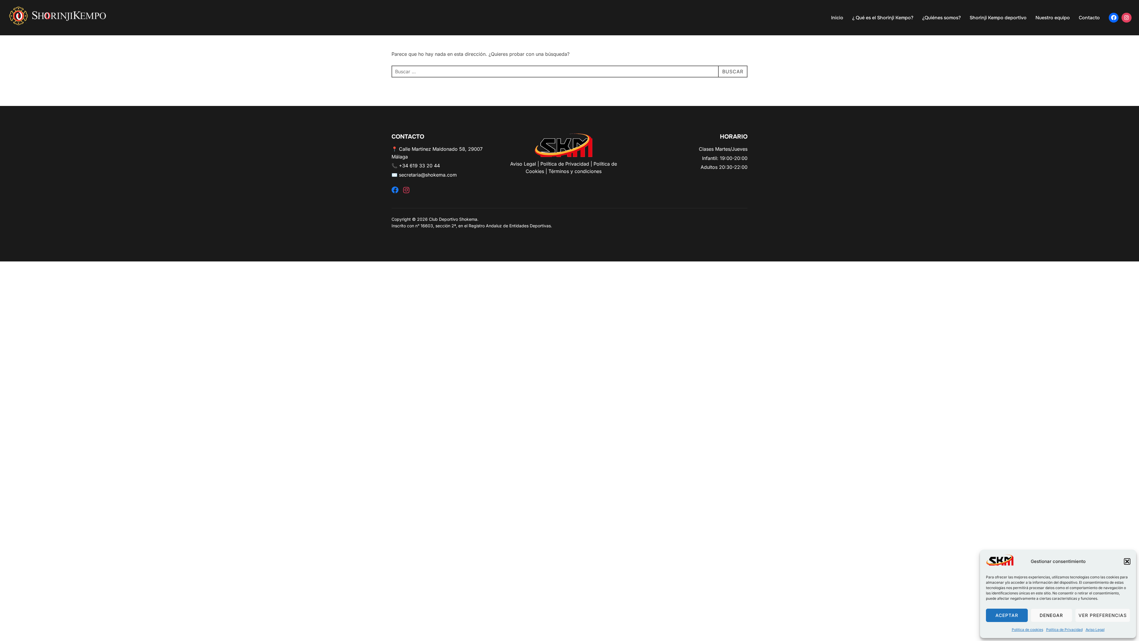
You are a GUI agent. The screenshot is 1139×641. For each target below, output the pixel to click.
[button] (1127, 561)
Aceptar (1006, 615)
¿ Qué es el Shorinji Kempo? (882, 18)
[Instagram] (1126, 17)
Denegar (1051, 615)
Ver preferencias (1102, 615)
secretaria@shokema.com (428, 175)
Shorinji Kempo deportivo (998, 18)
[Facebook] (1113, 17)
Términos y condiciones (575, 171)
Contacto (1089, 18)
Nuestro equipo (1052, 18)
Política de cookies (1027, 629)
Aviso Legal (1095, 629)
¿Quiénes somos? (941, 18)
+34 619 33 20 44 (419, 166)
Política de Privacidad (1064, 629)
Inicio (837, 18)
